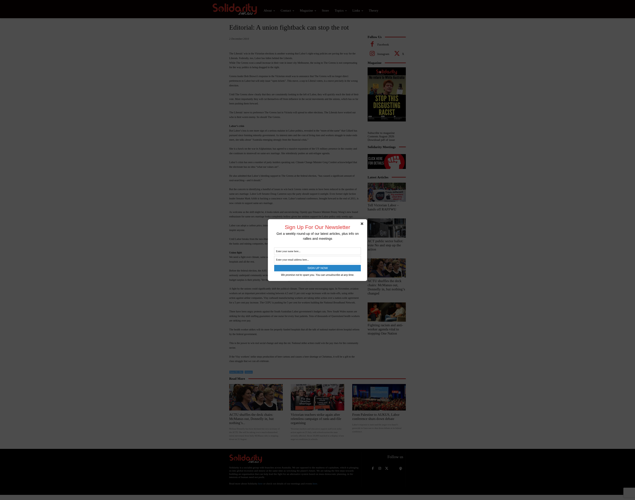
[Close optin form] (363, 224)
